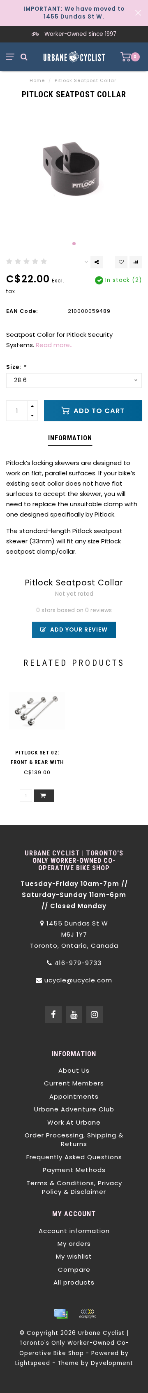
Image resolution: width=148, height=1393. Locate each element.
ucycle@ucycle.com (78, 980)
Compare (74, 1269)
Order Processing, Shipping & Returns (74, 1139)
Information (70, 438)
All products (74, 1282)
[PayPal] (87, 1314)
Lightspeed (32, 1363)
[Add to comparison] (136, 262)
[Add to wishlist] (121, 262)
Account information (74, 1230)
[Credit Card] (61, 1314)
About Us (74, 1070)
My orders (74, 1243)
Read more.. (54, 345)
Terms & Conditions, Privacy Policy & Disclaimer (74, 1187)
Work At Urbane (74, 1122)
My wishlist (74, 1256)
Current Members (74, 1083)
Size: (16, 367)
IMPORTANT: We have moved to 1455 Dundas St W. (74, 13)
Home (37, 80)
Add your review (78, 630)
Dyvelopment (112, 1363)
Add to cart (98, 411)
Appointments (74, 1096)
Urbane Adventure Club (74, 1109)
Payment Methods (74, 1169)
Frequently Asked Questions (74, 1157)
